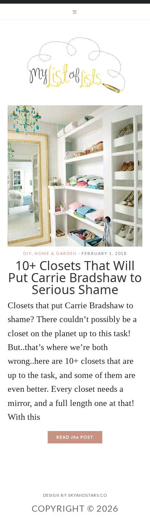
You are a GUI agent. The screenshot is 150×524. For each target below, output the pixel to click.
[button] (75, 12)
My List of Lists (75, 65)
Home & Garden (56, 253)
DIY (27, 253)
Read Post (75, 437)
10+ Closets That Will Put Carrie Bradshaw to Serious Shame (75, 277)
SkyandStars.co (87, 495)
